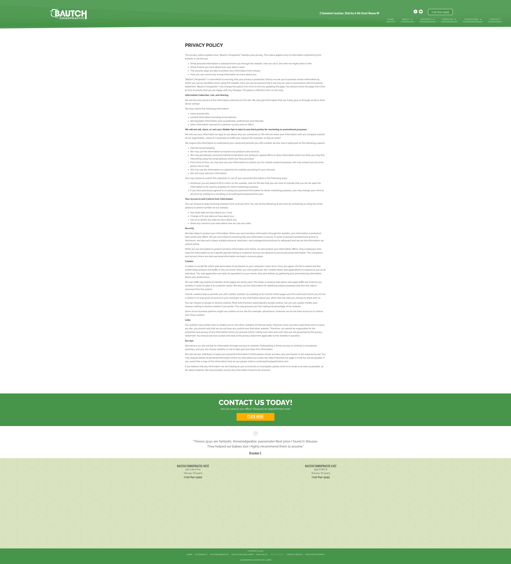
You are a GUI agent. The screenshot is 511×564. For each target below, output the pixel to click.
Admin (189, 554)
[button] (255, 417)
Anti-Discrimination (219, 554)
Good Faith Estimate (315, 554)
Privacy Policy (277, 554)
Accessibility (201, 554)
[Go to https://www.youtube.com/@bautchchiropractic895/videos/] (421, 12)
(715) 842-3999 (193, 477)
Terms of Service (295, 554)
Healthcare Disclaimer (242, 554)
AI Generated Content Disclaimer (255, 560)
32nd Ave (349, 13)
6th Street (362, 13)
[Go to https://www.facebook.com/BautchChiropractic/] (415, 12)
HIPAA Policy (262, 554)
